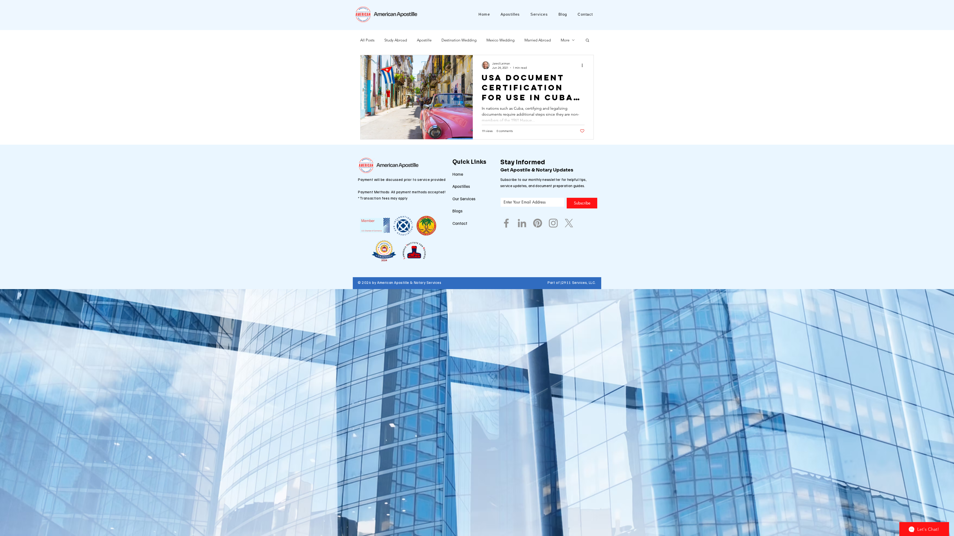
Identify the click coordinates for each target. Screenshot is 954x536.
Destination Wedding (459, 40)
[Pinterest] (538, 223)
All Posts (367, 40)
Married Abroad (537, 40)
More (565, 40)
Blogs (457, 210)
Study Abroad (395, 40)
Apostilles (461, 186)
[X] (569, 223)
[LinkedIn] (522, 223)
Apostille (424, 40)
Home (457, 174)
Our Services (464, 198)
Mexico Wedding (500, 40)
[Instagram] (553, 223)
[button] (587, 40)
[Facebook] (506, 223)
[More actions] (584, 65)
